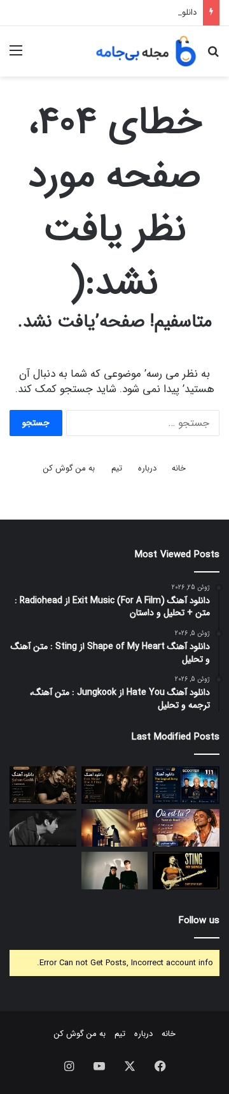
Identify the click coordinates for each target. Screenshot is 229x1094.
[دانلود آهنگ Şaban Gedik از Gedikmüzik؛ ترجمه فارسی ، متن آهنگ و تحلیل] (43, 785)
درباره (147, 468)
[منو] (16, 55)
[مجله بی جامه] (146, 51)
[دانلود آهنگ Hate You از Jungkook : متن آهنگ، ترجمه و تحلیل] (43, 828)
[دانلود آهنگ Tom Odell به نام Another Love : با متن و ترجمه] (114, 828)
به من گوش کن (69, 468)
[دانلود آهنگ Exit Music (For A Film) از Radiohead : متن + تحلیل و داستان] (114, 785)
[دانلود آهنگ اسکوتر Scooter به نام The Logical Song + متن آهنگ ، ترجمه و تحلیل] (186, 785)
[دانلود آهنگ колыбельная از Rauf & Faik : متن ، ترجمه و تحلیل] (114, 870)
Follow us (199, 920)
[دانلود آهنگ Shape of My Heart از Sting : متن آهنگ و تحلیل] (186, 870)
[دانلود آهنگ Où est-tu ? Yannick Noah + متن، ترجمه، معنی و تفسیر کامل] (186, 828)
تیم (116, 468)
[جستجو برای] (213, 55)
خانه (179, 468)
